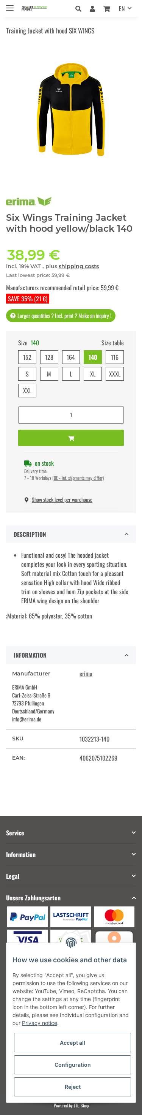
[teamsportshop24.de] (41, 8)
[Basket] (106, 8)
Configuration (73, 1064)
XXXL (114, 373)
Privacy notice (39, 1023)
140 (93, 357)
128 (49, 357)
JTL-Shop (81, 1105)
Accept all (72, 1042)
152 (27, 357)
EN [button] (122, 8)
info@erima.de (26, 719)
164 (71, 357)
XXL (27, 390)
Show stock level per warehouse (62, 499)
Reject (73, 1086)
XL (92, 373)
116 (115, 357)
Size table (112, 342)
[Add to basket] (71, 438)
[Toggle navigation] (10, 4)
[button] (80, 8)
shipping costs (79, 266)
